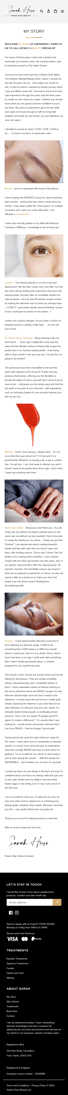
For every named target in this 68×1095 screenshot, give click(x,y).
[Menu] (62, 11)
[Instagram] (15, 912)
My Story (11, 996)
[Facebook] (9, 912)
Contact (11, 1016)
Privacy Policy (39, 1085)
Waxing (10, 977)
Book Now (12, 1011)
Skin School (13, 1001)
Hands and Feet (15, 973)
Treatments (12, 1006)
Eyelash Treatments (17, 958)
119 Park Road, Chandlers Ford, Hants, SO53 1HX (20, 1053)
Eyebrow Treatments (17, 963)
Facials (10, 968)
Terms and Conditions (18, 1085)
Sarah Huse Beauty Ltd (19, 1089)
